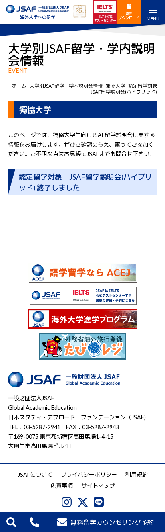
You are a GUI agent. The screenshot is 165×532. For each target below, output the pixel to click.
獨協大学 (115, 86)
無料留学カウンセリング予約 (112, 522)
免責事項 (61, 485)
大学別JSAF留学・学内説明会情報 (66, 86)
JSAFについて (35, 474)
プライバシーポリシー (89, 474)
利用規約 (136, 474)
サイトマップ (98, 485)
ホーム (19, 86)
